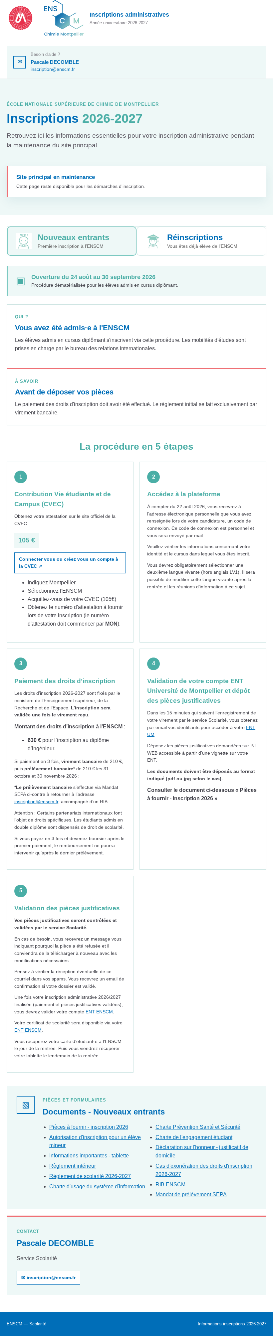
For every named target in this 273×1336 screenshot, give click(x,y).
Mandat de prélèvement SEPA (191, 1194)
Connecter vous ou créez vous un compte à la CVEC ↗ (68, 562)
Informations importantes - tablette (89, 1155)
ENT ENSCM (99, 1011)
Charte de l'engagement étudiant (193, 1137)
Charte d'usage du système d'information (97, 1186)
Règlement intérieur (72, 1166)
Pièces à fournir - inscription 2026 (88, 1127)
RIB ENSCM (170, 1184)
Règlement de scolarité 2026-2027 (90, 1176)
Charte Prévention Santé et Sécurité (197, 1127)
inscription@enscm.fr (53, 69)
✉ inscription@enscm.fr (48, 1277)
